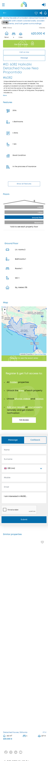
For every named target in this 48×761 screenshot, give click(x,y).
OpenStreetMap (40, 354)
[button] (4, 309)
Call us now (24, 52)
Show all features (24, 184)
